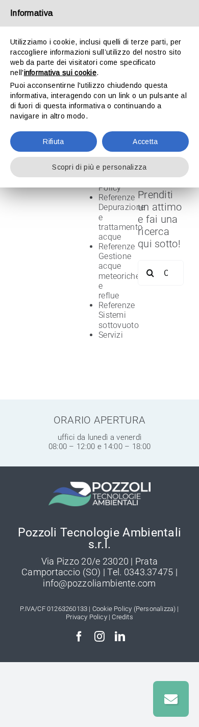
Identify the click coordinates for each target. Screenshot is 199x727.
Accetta (145, 141)
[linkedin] (120, 636)
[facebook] (79, 636)
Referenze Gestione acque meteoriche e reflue (119, 271)
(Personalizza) (155, 609)
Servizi (110, 335)
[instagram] (99, 636)
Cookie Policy (112, 609)
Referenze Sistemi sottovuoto (118, 315)
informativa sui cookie (60, 72)
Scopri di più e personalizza (99, 167)
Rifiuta (53, 141)
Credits (122, 617)
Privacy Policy (86, 617)
